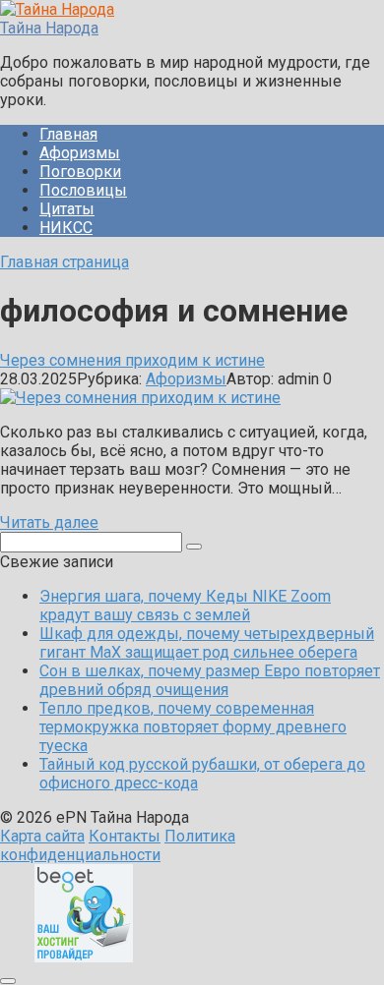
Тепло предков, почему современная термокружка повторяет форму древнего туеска (193, 727)
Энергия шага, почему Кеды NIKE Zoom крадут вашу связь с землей (185, 605)
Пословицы (83, 190)
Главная (68, 134)
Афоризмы (79, 153)
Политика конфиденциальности (117, 845)
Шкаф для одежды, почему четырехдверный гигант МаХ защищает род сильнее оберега (206, 643)
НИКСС (66, 227)
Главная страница (64, 262)
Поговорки (80, 171)
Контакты (124, 836)
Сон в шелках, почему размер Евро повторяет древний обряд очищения (209, 680)
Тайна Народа (49, 28)
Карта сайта (42, 836)
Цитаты (67, 209)
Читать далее (49, 522)
